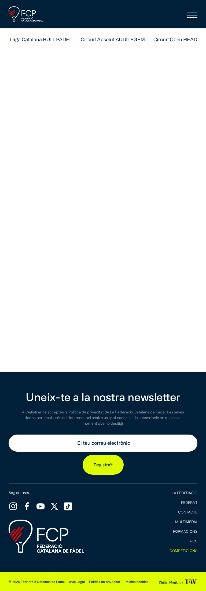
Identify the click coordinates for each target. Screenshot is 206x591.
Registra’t (103, 464)
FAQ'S (192, 541)
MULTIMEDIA (186, 522)
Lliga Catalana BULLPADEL (41, 39)
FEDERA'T (189, 502)
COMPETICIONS (183, 550)
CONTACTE (187, 512)
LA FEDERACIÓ (184, 493)
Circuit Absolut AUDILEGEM (113, 39)
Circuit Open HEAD (175, 39)
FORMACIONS (185, 531)
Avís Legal (77, 582)
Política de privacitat (104, 582)
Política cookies (136, 582)
